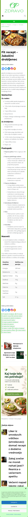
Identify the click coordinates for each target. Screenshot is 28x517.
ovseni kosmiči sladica (9, 320)
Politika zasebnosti (17, 514)
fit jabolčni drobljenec (9, 314)
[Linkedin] (8, 68)
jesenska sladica (18, 316)
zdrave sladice (7, 332)
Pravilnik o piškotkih (9, 514)
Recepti (3, 49)
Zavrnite (14, 506)
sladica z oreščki (7, 328)
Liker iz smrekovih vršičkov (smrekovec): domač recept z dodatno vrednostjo (17, 442)
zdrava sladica (21, 330)
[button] (26, 488)
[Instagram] (11, 68)
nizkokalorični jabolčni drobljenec (12, 318)
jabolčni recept (7, 316)
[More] (14, 68)
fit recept (19, 314)
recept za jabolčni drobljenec (10, 322)
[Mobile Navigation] (14, 21)
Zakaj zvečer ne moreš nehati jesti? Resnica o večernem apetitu (16, 467)
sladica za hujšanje (19, 328)
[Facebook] (3, 68)
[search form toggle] (25, 15)
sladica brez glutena (8, 324)
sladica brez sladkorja (8, 326)
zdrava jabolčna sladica (9, 330)
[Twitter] (6, 68)
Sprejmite (14, 502)
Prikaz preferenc (14, 510)
